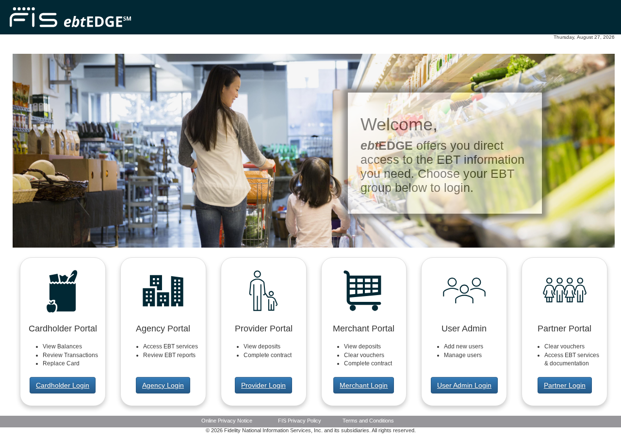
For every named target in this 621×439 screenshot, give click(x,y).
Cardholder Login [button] (62, 385)
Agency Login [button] (163, 385)
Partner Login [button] (565, 385)
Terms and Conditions (368, 420)
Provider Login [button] (263, 385)
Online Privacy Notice (226, 420)
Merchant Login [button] (364, 385)
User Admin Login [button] (464, 385)
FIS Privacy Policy (299, 420)
